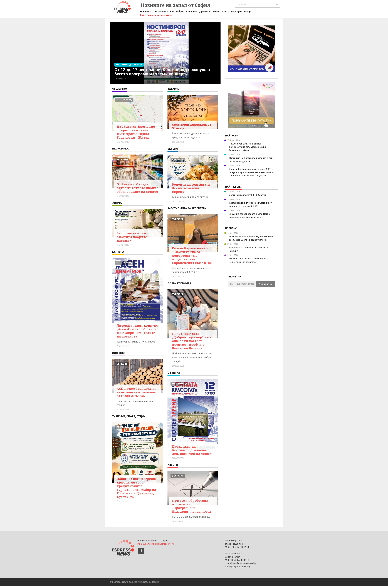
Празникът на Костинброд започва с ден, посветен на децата (192, 450)
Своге (225, 12)
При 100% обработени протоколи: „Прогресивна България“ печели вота (191, 506)
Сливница (191, 12)
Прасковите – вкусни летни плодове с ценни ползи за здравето (249, 260)
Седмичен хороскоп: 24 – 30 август (192, 126)
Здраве (117, 202)
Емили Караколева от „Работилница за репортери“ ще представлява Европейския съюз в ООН (193, 255)
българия (122, 159)
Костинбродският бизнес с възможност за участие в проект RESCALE (250, 204)
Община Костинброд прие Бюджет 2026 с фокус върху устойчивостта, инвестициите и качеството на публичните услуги (251, 172)
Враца (247, 12)
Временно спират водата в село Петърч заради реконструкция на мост (250, 215)
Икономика (120, 148)
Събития (173, 372)
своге (120, 427)
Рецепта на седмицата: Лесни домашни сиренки (191, 188)
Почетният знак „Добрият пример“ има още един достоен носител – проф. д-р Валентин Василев (191, 341)
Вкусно (172, 148)
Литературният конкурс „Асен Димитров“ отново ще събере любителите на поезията (137, 330)
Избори (172, 464)
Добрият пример (179, 283)
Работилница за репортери (156, 16)
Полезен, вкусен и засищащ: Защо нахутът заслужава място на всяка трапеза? (251, 238)
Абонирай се (265, 284)
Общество (119, 88)
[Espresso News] (123, 547)
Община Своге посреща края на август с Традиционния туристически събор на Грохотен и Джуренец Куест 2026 (136, 488)
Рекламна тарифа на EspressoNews (155, 543)
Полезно (118, 352)
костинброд (124, 99)
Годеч (216, 12)
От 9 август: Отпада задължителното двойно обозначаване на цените (137, 188)
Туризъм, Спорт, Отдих (128, 416)
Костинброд (177, 12)
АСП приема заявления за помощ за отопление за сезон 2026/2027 (136, 392)
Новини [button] (144, 12)
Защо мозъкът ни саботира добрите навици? (132, 237)
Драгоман (205, 12)
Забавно (173, 88)
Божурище (161, 12)
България (236, 12)
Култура (118, 251)
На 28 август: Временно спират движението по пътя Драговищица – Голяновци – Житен (136, 131)
